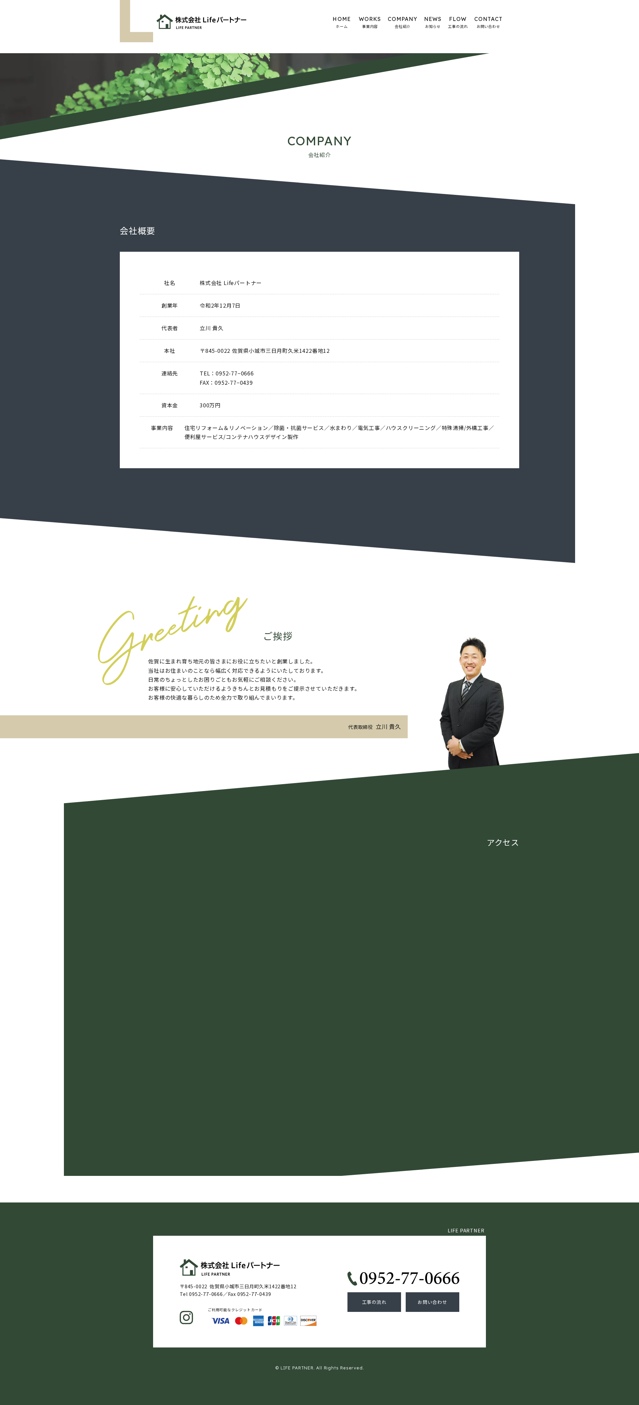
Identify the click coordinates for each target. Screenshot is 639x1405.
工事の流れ (374, 1302)
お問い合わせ (432, 1302)
